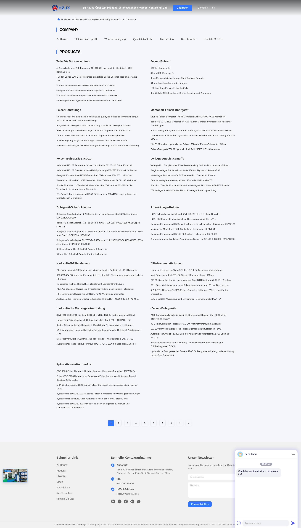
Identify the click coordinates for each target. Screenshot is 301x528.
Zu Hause (88, 7)
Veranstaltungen (128, 7)
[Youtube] (132, 502)
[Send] (293, 523)
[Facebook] (126, 502)
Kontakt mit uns (158, 7)
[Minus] (293, 454)
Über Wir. (100, 7)
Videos (143, 7)
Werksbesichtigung (115, 39)
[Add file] (239, 523)
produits (61, 470)
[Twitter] (119, 502)
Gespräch (182, 7)
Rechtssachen (189, 39)
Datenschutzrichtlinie (64, 524)
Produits (112, 7)
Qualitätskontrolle (143, 39)
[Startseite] (60, 8)
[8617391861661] (139, 502)
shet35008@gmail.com (127, 493)
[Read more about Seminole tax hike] (180, 423)
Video (59, 482)
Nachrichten (167, 39)
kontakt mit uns (200, 504)
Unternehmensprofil (86, 39)
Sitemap (81, 524)
